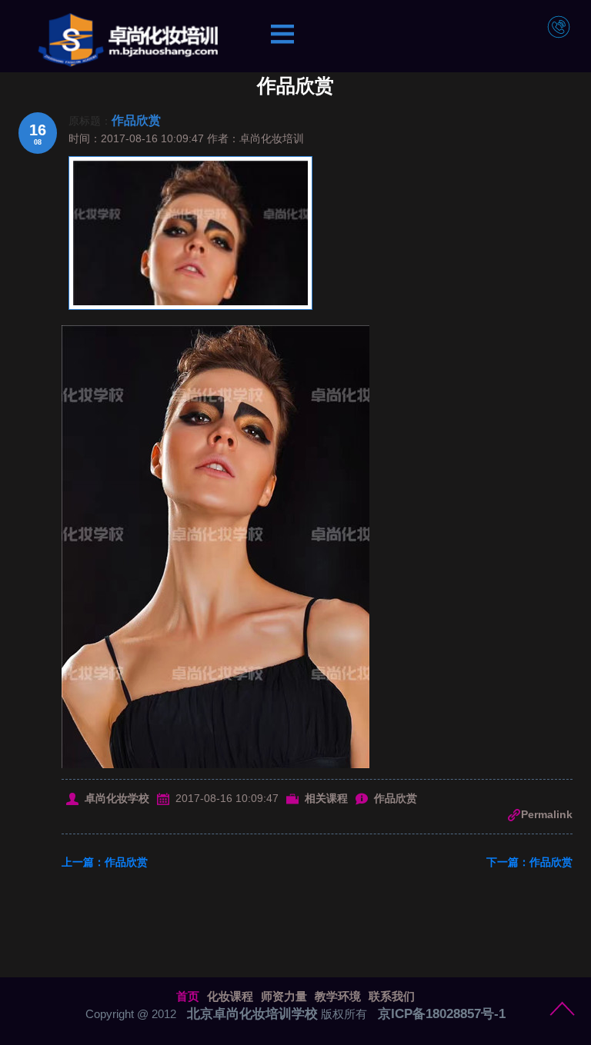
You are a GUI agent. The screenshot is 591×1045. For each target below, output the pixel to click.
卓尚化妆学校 (117, 798)
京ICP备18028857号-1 (442, 1014)
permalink (547, 814)
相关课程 (326, 798)
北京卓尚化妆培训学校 (252, 1014)
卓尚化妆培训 (271, 139)
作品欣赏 (136, 120)
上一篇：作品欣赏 (105, 862)
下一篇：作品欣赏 (529, 862)
